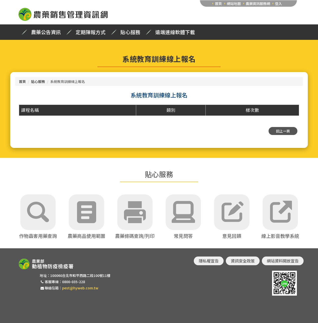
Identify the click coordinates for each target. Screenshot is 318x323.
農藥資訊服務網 (258, 3)
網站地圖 (234, 3)
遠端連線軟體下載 (175, 32)
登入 (278, 3)
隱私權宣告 (209, 261)
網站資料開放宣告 (283, 261)
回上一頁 (283, 131)
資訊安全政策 (243, 261)
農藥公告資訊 (46, 32)
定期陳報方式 (91, 32)
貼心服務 (130, 32)
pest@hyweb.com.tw (80, 287)
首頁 (218, 3)
